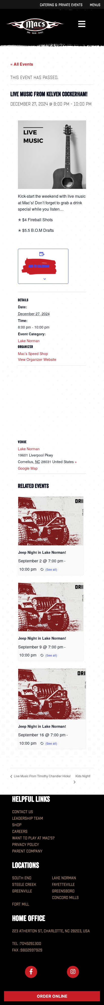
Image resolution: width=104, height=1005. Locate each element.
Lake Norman (29, 340)
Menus (95, 5)
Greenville (22, 891)
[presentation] (50, 520)
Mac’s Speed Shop (33, 353)
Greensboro (63, 891)
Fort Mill (20, 904)
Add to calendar (39, 266)
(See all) (51, 569)
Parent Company (27, 851)
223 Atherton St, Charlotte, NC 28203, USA (51, 931)
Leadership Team (27, 818)
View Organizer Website (37, 359)
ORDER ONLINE (52, 996)
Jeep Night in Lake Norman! (42, 552)
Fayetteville (63, 884)
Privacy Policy (25, 844)
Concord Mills (65, 897)
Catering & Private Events (61, 5)
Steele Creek (24, 884)
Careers (20, 831)
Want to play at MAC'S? (33, 838)
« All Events (21, 64)
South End (21, 878)
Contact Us (22, 812)
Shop (16, 825)
